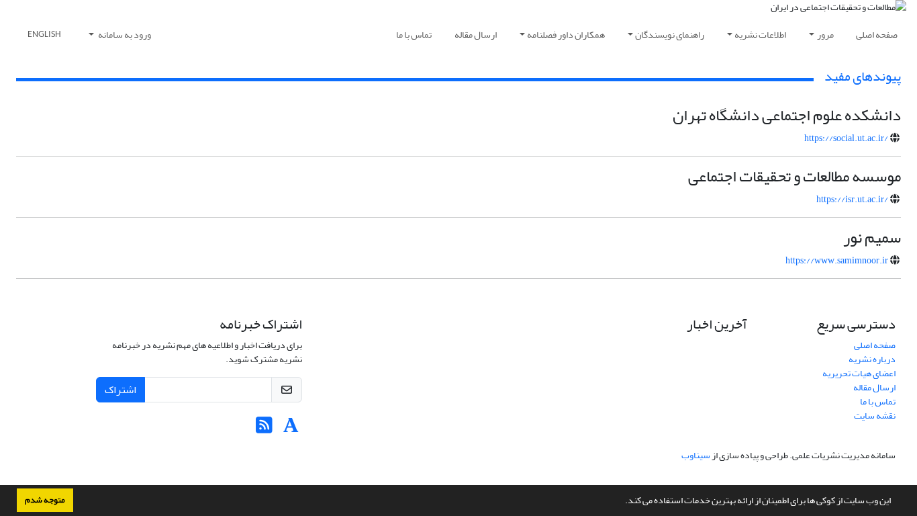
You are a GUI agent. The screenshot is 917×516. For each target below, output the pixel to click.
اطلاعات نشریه (760, 35)
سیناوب (695, 455)
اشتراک (120, 390)
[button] (622, 502)
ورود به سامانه (124, 35)
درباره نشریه (872, 359)
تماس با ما (414, 35)
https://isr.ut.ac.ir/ (852, 199)
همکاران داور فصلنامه (566, 35)
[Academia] (291, 429)
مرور (825, 35)
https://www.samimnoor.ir (836, 260)
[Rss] (264, 429)
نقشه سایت (875, 415)
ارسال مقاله (475, 35)
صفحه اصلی (877, 35)
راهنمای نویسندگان (669, 35)
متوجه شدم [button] (45, 500)
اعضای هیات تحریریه (859, 373)
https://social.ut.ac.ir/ (846, 138)
